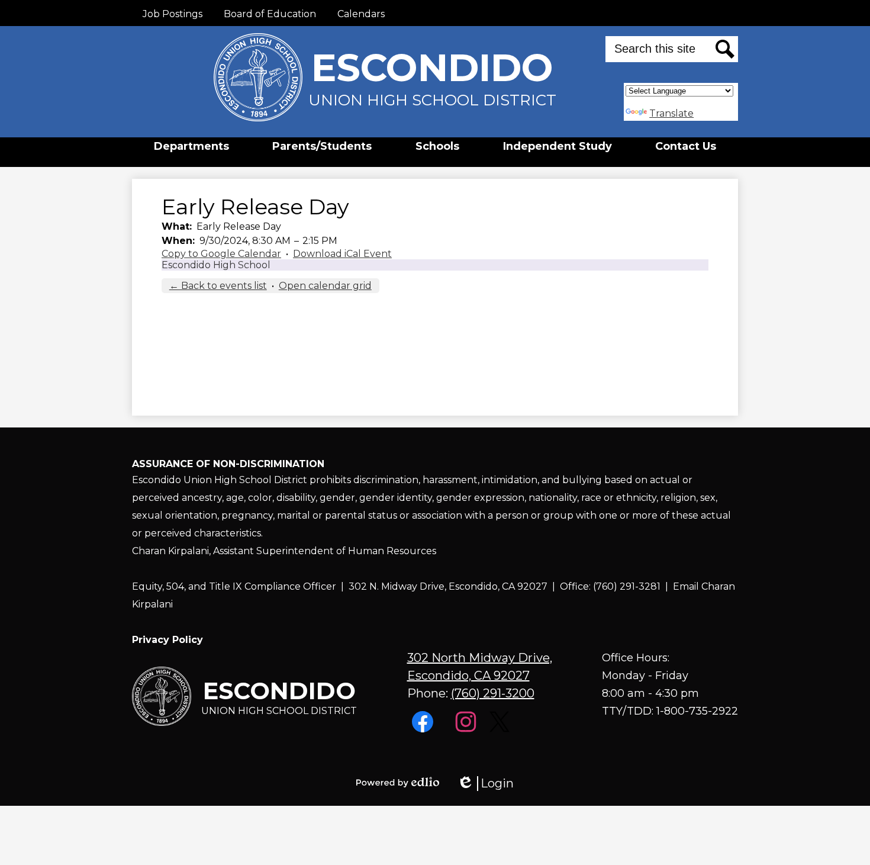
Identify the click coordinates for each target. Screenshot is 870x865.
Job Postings (172, 14)
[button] (191, 146)
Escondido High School (216, 265)
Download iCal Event (342, 253)
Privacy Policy (167, 639)
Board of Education (270, 14)
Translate (671, 113)
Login (485, 783)
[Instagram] (467, 729)
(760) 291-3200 (492, 693)
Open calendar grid (325, 285)
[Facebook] (424, 729)
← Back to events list (218, 285)
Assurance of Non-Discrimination (228, 464)
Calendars (361, 14)
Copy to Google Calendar (221, 253)
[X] (501, 729)
